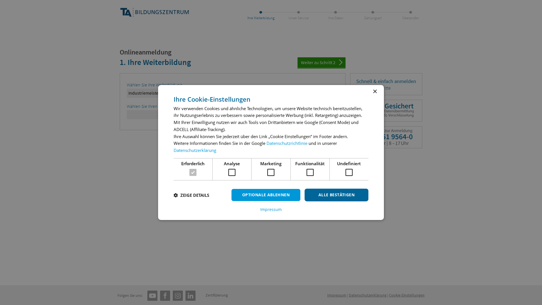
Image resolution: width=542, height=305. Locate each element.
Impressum (271, 209)
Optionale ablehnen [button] (266, 194)
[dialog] (271, 152)
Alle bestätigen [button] (336, 194)
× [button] (375, 92)
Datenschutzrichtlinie (286, 143)
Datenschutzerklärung (195, 150)
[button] (191, 195)
